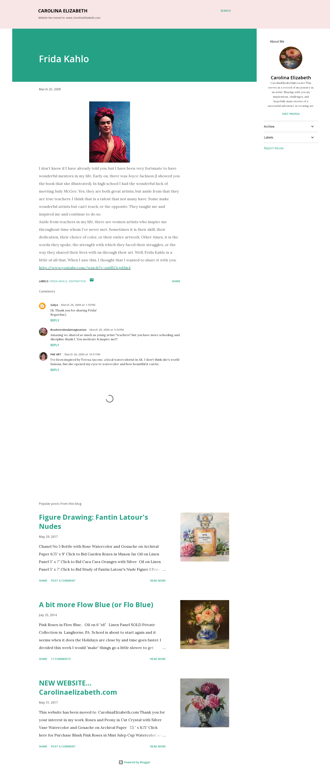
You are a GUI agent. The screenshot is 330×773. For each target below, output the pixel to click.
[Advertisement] (103, 454)
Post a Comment (63, 580)
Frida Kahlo (58, 281)
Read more (158, 580)
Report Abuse (274, 148)
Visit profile (291, 114)
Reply (54, 320)
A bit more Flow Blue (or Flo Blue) (96, 604)
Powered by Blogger (136, 762)
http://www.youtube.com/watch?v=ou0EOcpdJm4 (85, 267)
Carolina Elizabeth (62, 10)
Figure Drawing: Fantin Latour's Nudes (93, 521)
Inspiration (77, 281)
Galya (54, 305)
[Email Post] (91, 281)
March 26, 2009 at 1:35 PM (78, 305)
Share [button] (176, 281)
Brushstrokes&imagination (68, 329)
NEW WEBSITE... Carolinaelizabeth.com (78, 687)
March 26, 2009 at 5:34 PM (107, 329)
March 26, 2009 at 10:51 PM (82, 354)
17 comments (61, 659)
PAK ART (55, 354)
